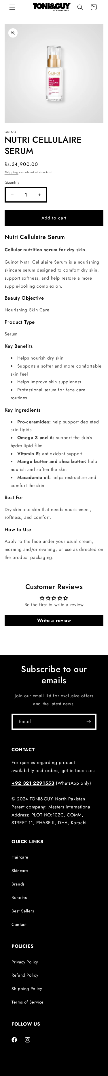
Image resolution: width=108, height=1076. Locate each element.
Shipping (11, 172)
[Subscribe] (88, 721)
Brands (18, 884)
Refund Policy (25, 975)
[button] (12, 7)
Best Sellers (23, 911)
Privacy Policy (25, 962)
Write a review (54, 620)
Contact (19, 924)
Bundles (19, 897)
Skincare (20, 870)
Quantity (12, 182)
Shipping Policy (27, 988)
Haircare (20, 857)
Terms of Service (28, 1002)
